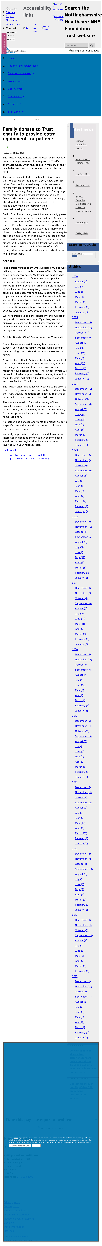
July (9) (79, 481)
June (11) (80, 353)
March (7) (80, 501)
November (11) (83, 726)
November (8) (83, 460)
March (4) (80, 302)
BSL (27, 28)
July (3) (79, 879)
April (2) (79, 496)
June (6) (79, 292)
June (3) (79, 751)
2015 (74, 976)
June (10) (80, 419)
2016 (74, 915)
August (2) (81, 608)
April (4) (79, 895)
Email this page (26, 459)
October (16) (82, 399)
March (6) (80, 700)
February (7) (82, 905)
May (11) (80, 624)
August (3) (81, 409)
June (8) (79, 552)
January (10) (82, 379)
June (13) (80, 884)
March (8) (80, 568)
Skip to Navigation (12, 18)
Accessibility (13, 9)
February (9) (82, 307)
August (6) (81, 282)
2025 (75, 317)
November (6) (83, 394)
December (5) (83, 654)
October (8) (81, 598)
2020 (75, 649)
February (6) (82, 706)
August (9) (81, 808)
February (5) (82, 639)
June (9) (79, 1012)
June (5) (79, 486)
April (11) (80, 363)
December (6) (83, 522)
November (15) (83, 328)
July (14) (79, 287)
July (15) (79, 348)
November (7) (83, 593)
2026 (75, 276)
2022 (75, 517)
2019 (74, 716)
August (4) (81, 675)
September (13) (84, 869)
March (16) (81, 634)
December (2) (83, 854)
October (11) (82, 333)
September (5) (83, 537)
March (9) (80, 435)
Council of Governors (46, 28)
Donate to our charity (4, 43)
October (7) (81, 797)
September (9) (83, 338)
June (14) (80, 685)
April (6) (79, 629)
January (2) (81, 445)
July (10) (79, 414)
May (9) (79, 358)
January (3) (81, 644)
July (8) (79, 746)
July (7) (79, 813)
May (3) (79, 956)
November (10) (83, 527)
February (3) (82, 373)
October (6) (81, 992)
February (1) (82, 573)
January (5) (81, 312)
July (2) (79, 1007)
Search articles (76, 254)
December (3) (83, 455)
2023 (75, 450)
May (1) (79, 297)
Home (9, 119)
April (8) (79, 562)
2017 (74, 849)
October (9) (81, 465)
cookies (16, 1138)
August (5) (81, 542)
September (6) (83, 471)
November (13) (83, 660)
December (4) (83, 588)
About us (20, 119)
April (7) (79, 961)
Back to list (9, 450)
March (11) (81, 833)
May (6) (79, 757)
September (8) (83, 404)
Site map (11, 12)
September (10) (84, 935)
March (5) (80, 767)
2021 (74, 583)
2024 (75, 384)
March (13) (81, 368)
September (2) (83, 803)
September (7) (83, 997)
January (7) (81, 1038)
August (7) (81, 343)
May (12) (80, 557)
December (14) (83, 322)
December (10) (83, 389)
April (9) (79, 762)
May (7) (79, 491)
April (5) (79, 430)
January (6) (81, 511)
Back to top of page (20, 455)
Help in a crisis (35, 28)
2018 (74, 782)
